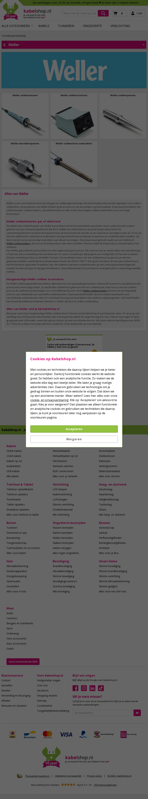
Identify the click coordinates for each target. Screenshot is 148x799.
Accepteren (74, 429)
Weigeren (74, 439)
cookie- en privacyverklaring (49, 400)
